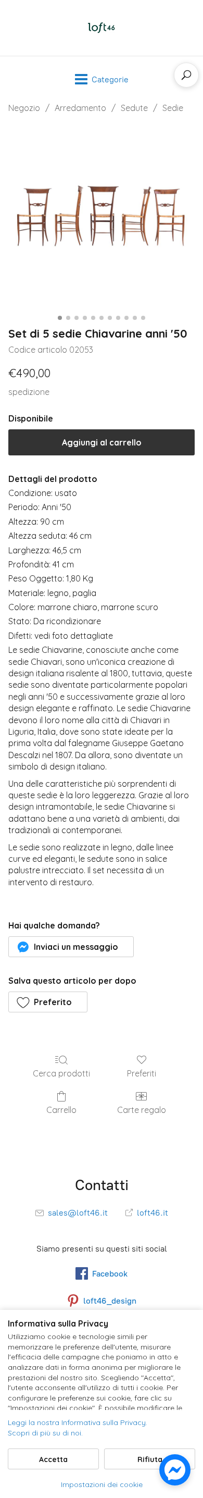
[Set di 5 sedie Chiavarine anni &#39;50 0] (101, 217)
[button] (71, 946)
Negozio (24, 108)
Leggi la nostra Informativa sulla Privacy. (77, 1422)
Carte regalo (141, 1110)
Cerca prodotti (61, 1073)
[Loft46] (101, 28)
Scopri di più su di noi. (45, 1433)
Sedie (172, 108)
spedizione (28, 392)
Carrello (61, 1110)
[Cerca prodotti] (186, 75)
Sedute (134, 108)
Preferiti (141, 1073)
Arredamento (80, 108)
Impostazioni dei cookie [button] (102, 1484)
